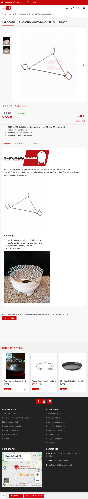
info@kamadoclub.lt (63, 465)
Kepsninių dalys (20, 14)
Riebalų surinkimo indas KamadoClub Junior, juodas (72, 381)
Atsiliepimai (34, 144)
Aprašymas (7, 144)
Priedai (9, 14)
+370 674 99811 (62, 460)
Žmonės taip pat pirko (12, 348)
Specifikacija (21, 144)
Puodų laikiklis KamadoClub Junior (44, 381)
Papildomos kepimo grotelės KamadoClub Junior (16, 381)
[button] (14, 65)
